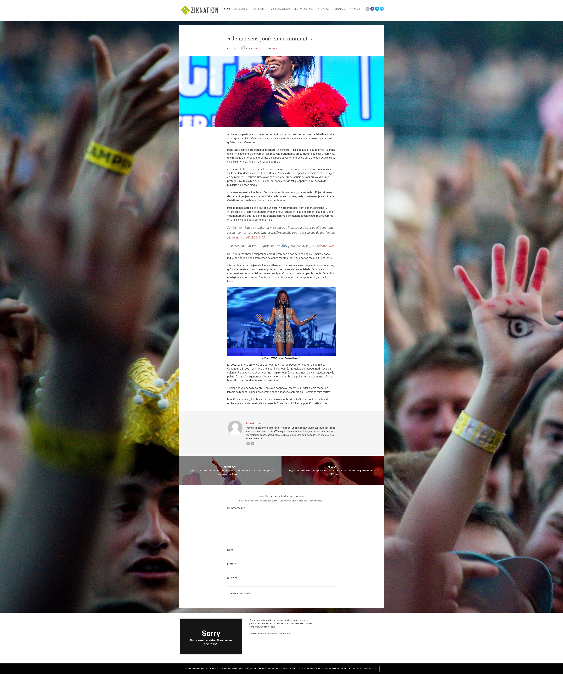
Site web (232, 577)
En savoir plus (267, 626)
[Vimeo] (382, 9)
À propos (355, 9)
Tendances (339, 9)
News (227, 9)
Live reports (259, 9)
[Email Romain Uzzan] (248, 443)
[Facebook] (372, 9)
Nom (231, 549)
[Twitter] (377, 9)
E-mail (231, 563)
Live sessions (241, 9)
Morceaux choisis (280, 9)
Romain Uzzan (255, 48)
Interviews (323, 9)
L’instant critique (303, 9)
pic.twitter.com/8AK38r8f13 (246, 237)
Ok (376, 669)
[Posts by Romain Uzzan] (243, 48)
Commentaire (236, 508)
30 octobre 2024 (323, 246)
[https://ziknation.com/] (252, 443)
